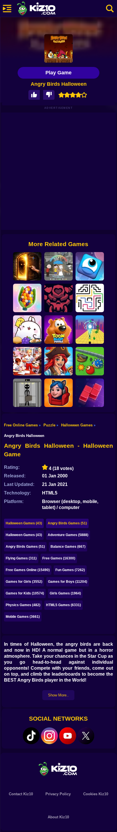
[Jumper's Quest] (90, 266)
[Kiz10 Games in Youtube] (67, 735)
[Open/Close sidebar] (7, 8)
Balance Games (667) (68, 547)
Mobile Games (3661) (23, 617)
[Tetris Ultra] (90, 393)
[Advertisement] (58, 171)
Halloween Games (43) (24, 523)
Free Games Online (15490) (28, 570)
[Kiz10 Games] (58, 768)
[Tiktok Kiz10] (31, 735)
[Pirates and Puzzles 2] (58, 361)
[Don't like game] (49, 95)
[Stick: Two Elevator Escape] (27, 393)
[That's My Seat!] (58, 393)
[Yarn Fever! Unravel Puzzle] (27, 298)
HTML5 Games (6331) (63, 605)
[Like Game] (34, 95)
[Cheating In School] (27, 361)
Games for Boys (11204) (67, 582)
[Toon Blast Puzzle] (58, 329)
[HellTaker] (58, 298)
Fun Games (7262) (70, 570)
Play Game (58, 72)
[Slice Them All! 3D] (90, 329)
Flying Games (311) (21, 558)
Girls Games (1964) (65, 593)
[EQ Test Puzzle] (58, 266)
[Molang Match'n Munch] (27, 329)
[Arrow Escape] (90, 298)
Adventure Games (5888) (68, 535)
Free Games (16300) (58, 558)
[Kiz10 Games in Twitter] (85, 735)
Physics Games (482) (23, 605)
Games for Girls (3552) (24, 582)
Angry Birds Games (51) (67, 523)
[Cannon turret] (90, 361)
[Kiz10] (45, 9)
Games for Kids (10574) (25, 593)
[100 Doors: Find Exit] (27, 266)
